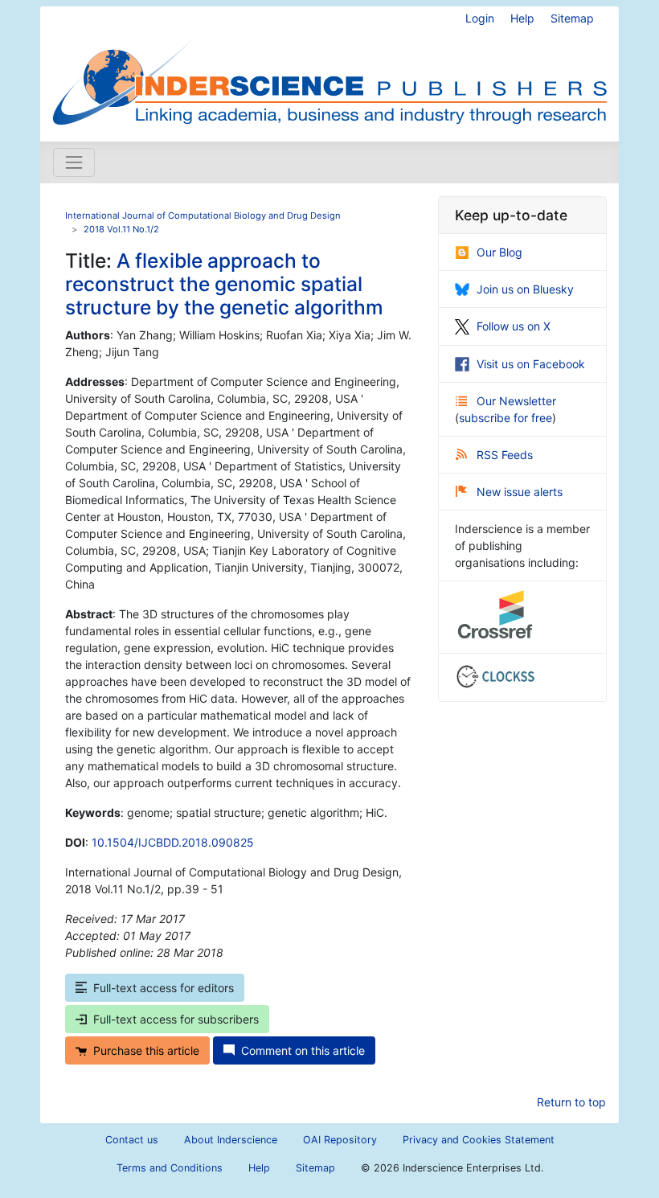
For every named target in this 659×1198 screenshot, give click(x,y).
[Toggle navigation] (74, 162)
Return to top (571, 1102)
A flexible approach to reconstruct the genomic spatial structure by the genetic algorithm (224, 284)
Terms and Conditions (170, 1168)
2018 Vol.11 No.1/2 (121, 229)
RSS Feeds (505, 455)
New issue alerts (520, 491)
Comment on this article (303, 1050)
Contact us (131, 1140)
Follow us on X (514, 326)
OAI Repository (340, 1140)
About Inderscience (230, 1140)
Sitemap (572, 18)
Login (479, 18)
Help (522, 18)
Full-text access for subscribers (176, 1019)
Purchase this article (146, 1050)
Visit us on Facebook (531, 364)
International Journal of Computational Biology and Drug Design (203, 215)
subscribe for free (505, 418)
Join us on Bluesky (525, 289)
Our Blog (499, 252)
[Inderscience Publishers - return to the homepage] (329, 67)
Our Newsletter (516, 401)
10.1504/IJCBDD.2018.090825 (173, 842)
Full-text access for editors (163, 988)
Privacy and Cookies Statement (479, 1140)
